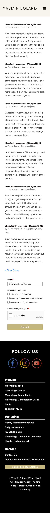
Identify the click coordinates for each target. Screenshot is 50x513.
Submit (25, 327)
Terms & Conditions (29, 485)
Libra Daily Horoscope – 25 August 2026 (23, 143)
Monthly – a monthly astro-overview (23, 302)
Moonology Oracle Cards (18, 395)
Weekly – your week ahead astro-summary (26, 298)
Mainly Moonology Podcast (19, 422)
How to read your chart (17, 441)
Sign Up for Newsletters (25, 467)
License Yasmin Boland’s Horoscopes (24, 459)
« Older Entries (12, 270)
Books (8, 404)
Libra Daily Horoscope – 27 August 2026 (23, 64)
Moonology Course (15, 390)
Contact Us (11, 455)
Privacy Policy (22, 482)
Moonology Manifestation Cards (22, 399)
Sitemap (25, 489)
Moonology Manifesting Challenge (23, 436)
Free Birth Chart (13, 432)
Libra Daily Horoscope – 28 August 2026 (23, 24)
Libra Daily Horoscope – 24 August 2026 (23, 186)
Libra (35, 27)
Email (10, 279)
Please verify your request (18, 309)
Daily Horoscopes (14, 427)
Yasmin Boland (13, 27)
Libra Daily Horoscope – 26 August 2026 (23, 103)
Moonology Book (14, 385)
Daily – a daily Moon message (21, 294)
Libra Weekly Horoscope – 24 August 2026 (24, 226)
